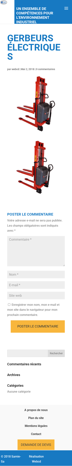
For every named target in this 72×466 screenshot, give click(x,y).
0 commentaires (45, 69)
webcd (15, 69)
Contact (36, 434)
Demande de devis (36, 445)
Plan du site (36, 418)
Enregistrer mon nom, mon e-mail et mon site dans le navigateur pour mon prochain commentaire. (33, 309)
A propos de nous (36, 410)
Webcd (36, 461)
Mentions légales (36, 426)
